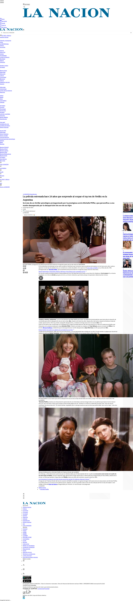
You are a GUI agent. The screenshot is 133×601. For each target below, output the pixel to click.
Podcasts (2, 115)
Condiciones (40, 588)
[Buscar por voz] (131, 32)
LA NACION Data (4, 44)
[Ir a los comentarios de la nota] (25, 266)
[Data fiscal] (24, 598)
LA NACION (26, 194)
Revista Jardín (3, 155)
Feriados (2, 112)
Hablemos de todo (5, 82)
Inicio (3, 19)
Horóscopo (3, 110)
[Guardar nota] (24, 266)
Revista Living (3, 152)
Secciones (4, 21)
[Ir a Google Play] (27, 579)
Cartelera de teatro (5, 125)
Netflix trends (42, 487)
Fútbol (1, 95)
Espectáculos (33, 194)
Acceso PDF (3, 130)
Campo (2, 54)
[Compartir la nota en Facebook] (24, 272)
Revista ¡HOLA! (4, 149)
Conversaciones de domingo (7, 139)
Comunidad (3, 77)
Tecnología (3, 109)
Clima (1, 42)
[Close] (24, 494)
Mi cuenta (4, 27)
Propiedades (3, 55)
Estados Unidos (4, 65)
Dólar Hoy (2, 52)
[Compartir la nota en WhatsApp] (25, 268)
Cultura (2, 75)
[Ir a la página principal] (66, 17)
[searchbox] (65, 33)
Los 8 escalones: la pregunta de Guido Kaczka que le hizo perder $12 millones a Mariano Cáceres (64, 479)
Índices (2, 60)
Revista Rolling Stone (5, 154)
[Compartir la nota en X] (25, 272)
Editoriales (3, 87)
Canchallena (3, 100)
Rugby (1, 97)
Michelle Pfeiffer (44, 489)
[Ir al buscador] (24, 6)
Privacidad (46, 588)
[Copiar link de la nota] (24, 270)
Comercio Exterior (4, 57)
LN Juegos (2, 105)
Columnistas (3, 89)
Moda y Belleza (4, 117)
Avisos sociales (4, 135)
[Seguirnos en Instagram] (24, 569)
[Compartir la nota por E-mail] (27, 272)
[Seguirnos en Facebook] (24, 561)
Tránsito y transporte (5, 40)
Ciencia (2, 80)
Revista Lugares (4, 150)
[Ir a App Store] (27, 582)
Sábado (2, 140)
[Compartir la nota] (24, 268)
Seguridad (2, 72)
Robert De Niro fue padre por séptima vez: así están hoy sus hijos (56, 330)
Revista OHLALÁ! (4, 147)
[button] (66, 108)
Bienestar (2, 79)
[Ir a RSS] (24, 574)
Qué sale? (2, 122)
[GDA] (27, 593)
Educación (2, 74)
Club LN (4, 25)
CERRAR (2, 0)
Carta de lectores (4, 137)
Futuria (2, 50)
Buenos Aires (3, 70)
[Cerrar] (23, 30)
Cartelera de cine (4, 124)
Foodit (3, 23)
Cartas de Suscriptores (6, 90)
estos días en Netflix (92, 268)
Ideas (1, 142)
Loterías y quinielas (5, 114)
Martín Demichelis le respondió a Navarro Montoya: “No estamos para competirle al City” (62, 271)
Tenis (1, 99)
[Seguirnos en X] (24, 565)
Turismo (2, 107)
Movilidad (2, 59)
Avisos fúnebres (4, 134)
